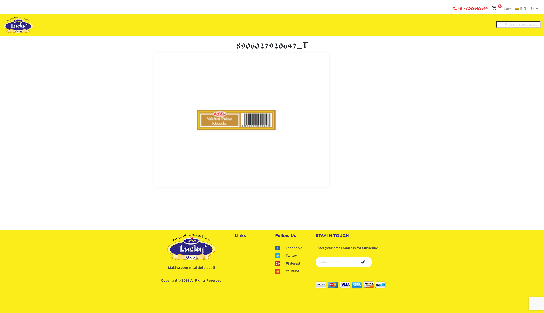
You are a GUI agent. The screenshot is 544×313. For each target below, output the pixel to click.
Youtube (292, 271)
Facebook (294, 248)
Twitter (291, 255)
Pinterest (293, 263)
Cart (505, 9)
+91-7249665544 (473, 8)
